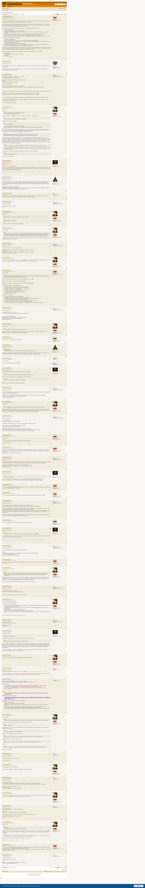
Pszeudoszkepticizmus (7, 12)
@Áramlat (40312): (5, 767)
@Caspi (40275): (5, 562)
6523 (57, 19)
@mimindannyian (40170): (6, 310)
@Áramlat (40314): (5, 795)
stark (53, 65)
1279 (57, 66)
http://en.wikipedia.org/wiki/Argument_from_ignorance (11, 815)
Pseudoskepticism (14, 18)
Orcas (53, 362)
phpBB (31, 873)
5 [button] (62, 14)
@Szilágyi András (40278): (6, 633)
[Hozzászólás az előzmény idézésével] (50, 16)
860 (57, 373)
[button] (56, 14)
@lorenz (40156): (5, 109)
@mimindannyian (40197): (6, 418)
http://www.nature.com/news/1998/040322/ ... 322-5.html (37, 671)
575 (57, 183)
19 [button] (64, 14)
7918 (57, 115)
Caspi (53, 164)
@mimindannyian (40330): (6, 857)
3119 (57, 75)
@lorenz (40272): (5, 522)
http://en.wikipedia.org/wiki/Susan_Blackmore (9, 166)
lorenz (6, 75)
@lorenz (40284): (5, 601)
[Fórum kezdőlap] (12, 4)
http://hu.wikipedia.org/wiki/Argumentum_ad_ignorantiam (11, 816)
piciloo (6, 194)
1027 (57, 363)
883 (57, 194)
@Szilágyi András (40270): (6, 503)
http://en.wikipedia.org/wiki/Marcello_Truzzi (9, 165)
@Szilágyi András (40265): (6, 473)
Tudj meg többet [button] (37, 885)
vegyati (54, 182)
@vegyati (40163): (5, 230)
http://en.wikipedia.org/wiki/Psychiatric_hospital (10, 840)
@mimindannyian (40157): (6, 203)
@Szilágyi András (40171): (6, 347)
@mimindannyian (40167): (6, 245)
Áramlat (54, 753)
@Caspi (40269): (5, 495)
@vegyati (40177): (5, 360)
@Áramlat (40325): (5, 824)
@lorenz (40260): (5, 449)
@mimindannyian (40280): (6, 588)
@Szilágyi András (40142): (6, 63)
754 (57, 754)
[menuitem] (8, 8)
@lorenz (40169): (5, 259)
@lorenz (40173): (5, 326)
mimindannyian (55, 112)
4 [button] (61, 14)
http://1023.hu (30, 681)
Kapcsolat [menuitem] (47, 871)
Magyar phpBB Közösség (36, 874)
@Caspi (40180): (5, 437)
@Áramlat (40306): (5, 717)
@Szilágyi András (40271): (6, 530)
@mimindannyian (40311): (6, 756)
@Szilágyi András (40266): (6, 459)
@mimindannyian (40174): (6, 339)
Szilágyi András (7, 17)
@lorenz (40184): (5, 404)
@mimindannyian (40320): (6, 808)
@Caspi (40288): (5, 657)
